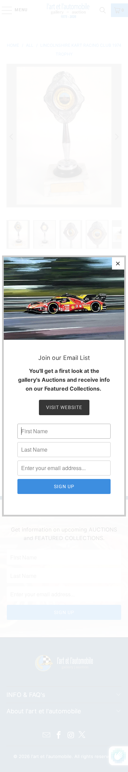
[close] (118, 263)
